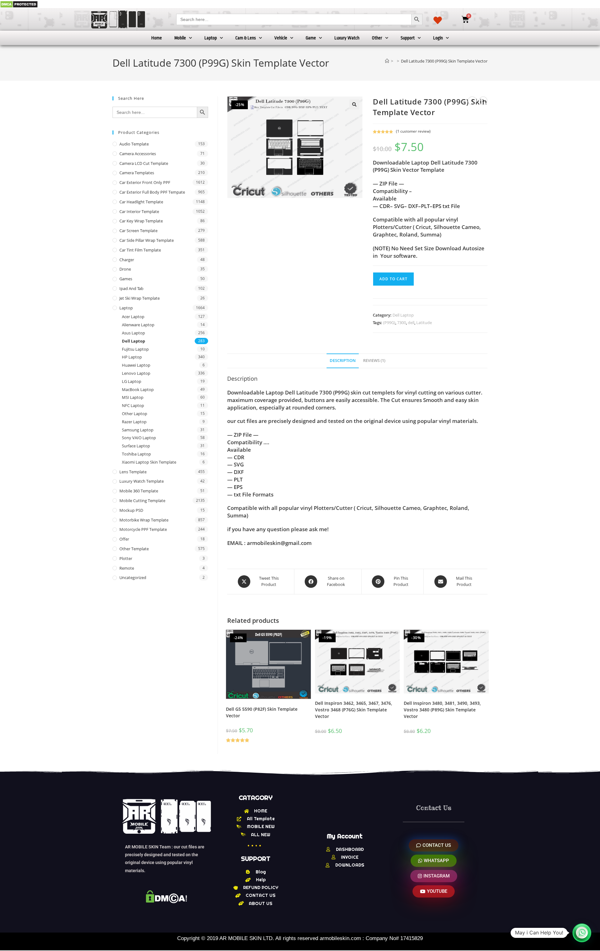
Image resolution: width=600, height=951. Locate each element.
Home (156, 37)
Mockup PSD (131, 510)
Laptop (210, 37)
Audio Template (134, 144)
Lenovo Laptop (136, 373)
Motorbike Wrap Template (143, 520)
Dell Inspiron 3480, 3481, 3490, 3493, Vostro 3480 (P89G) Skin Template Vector (442, 709)
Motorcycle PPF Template (143, 529)
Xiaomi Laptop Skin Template (149, 462)
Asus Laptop (133, 333)
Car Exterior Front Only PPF (144, 182)
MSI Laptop (132, 397)
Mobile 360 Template (138, 491)
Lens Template (133, 472)
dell (411, 322)
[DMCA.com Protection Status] (19, 4)
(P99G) (389, 322)
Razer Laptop (134, 422)
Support (408, 37)
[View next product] (483, 100)
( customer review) (413, 131)
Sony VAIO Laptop (139, 437)
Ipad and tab (131, 288)
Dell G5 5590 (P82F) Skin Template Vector (262, 712)
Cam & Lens (245, 37)
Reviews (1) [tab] (374, 360)
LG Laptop (131, 381)
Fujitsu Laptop (135, 349)
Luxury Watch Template (141, 481)
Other (377, 37)
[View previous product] (472, 100)
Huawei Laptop (136, 365)
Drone (125, 269)
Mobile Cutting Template (142, 500)
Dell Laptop (403, 315)
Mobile (180, 37)
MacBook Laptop (138, 389)
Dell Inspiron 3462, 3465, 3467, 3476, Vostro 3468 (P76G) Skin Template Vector (353, 709)
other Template (134, 549)
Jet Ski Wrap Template (139, 298)
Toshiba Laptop (136, 454)
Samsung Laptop (137, 430)
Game (311, 37)
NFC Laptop (133, 405)
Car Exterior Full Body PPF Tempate (152, 192)
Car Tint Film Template (140, 250)
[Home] (387, 61)
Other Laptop (134, 413)
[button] (354, 104)
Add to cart (393, 279)
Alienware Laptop (138, 325)
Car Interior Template (139, 211)
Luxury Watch (346, 37)
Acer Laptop (133, 316)
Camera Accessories (137, 153)
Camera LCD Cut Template (143, 163)
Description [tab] (343, 360)
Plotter (125, 558)
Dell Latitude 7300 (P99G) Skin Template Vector (444, 61)
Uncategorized (132, 577)
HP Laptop (132, 357)
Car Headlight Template (141, 202)
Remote (126, 568)
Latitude (424, 322)
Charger (126, 259)
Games (125, 279)
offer (124, 539)
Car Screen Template (138, 230)
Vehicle (280, 37)
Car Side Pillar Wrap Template (146, 240)
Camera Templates (136, 172)
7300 (401, 322)
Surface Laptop (136, 446)
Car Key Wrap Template (141, 221)
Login (438, 37)
